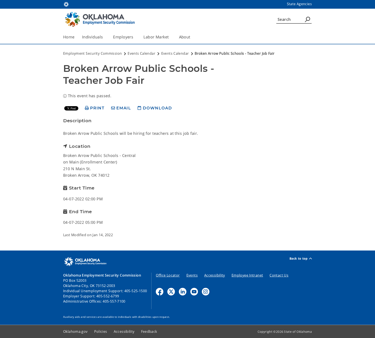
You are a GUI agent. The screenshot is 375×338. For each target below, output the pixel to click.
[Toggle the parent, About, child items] (191, 37)
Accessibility (214, 275)
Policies (100, 331)
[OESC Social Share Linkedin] (182, 291)
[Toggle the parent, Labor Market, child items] (170, 37)
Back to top (298, 258)
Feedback (149, 331)
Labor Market (156, 37)
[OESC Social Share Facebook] (159, 291)
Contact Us (279, 275)
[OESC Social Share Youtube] (194, 291)
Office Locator (168, 275)
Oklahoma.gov (75, 331)
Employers (123, 37)
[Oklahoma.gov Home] (66, 4)
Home (69, 37)
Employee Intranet (247, 275)
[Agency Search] (307, 19)
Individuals (92, 37)
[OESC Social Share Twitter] (171, 291)
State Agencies (299, 4)
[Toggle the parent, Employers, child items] (134, 37)
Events (192, 275)
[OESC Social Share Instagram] (205, 291)
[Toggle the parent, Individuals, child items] (104, 37)
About (184, 37)
